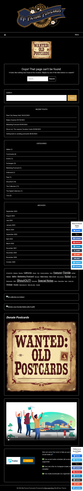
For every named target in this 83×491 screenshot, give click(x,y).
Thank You (70, 281)
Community (10, 154)
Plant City (74, 276)
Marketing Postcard (12, 124)
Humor (8, 277)
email (78, 258)
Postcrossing (9, 281)
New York (52, 277)
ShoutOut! (9, 182)
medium (78, 480)
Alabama (15, 273)
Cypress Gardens (44, 273)
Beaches (21, 273)
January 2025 (10, 225)
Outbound (9, 172)
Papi (7, 177)
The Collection (11, 186)
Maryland (37, 276)
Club (38, 273)
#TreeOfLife (9, 273)
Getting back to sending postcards (17, 134)
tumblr (78, 250)
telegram (78, 262)
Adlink (8, 149)
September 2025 (11, 211)
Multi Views (44, 277)
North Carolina (60, 276)
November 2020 (11, 257)
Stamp (55, 281)
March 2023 (10, 230)
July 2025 (9, 220)
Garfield (73, 273)
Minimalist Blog (49, 488)
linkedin (78, 246)
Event (51, 273)
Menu (77, 35)
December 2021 (11, 248)
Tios (7, 195)
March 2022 (10, 243)
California (28, 273)
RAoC (14, 281)
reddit (78, 254)
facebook (78, 238)
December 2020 (11, 253)
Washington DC (23, 285)
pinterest (78, 242)
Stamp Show (61, 281)
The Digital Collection (13, 191)
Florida (67, 272)
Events (8, 159)
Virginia (15, 285)
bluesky (78, 230)
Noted (68, 276)
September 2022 (11, 234)
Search (9, 93)
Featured (57, 272)
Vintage (9, 285)
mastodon (78, 266)
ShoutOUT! (24, 280)
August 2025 (10, 216)
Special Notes (45, 280)
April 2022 (9, 239)
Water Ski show (31, 285)
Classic (34, 273)
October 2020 (10, 262)
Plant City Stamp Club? (13, 115)
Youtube (38, 285)
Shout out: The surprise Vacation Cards (19, 129)
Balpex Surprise (11, 120)
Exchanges (9, 163)
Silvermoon (34, 281)
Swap (66, 281)
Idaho (14, 276)
